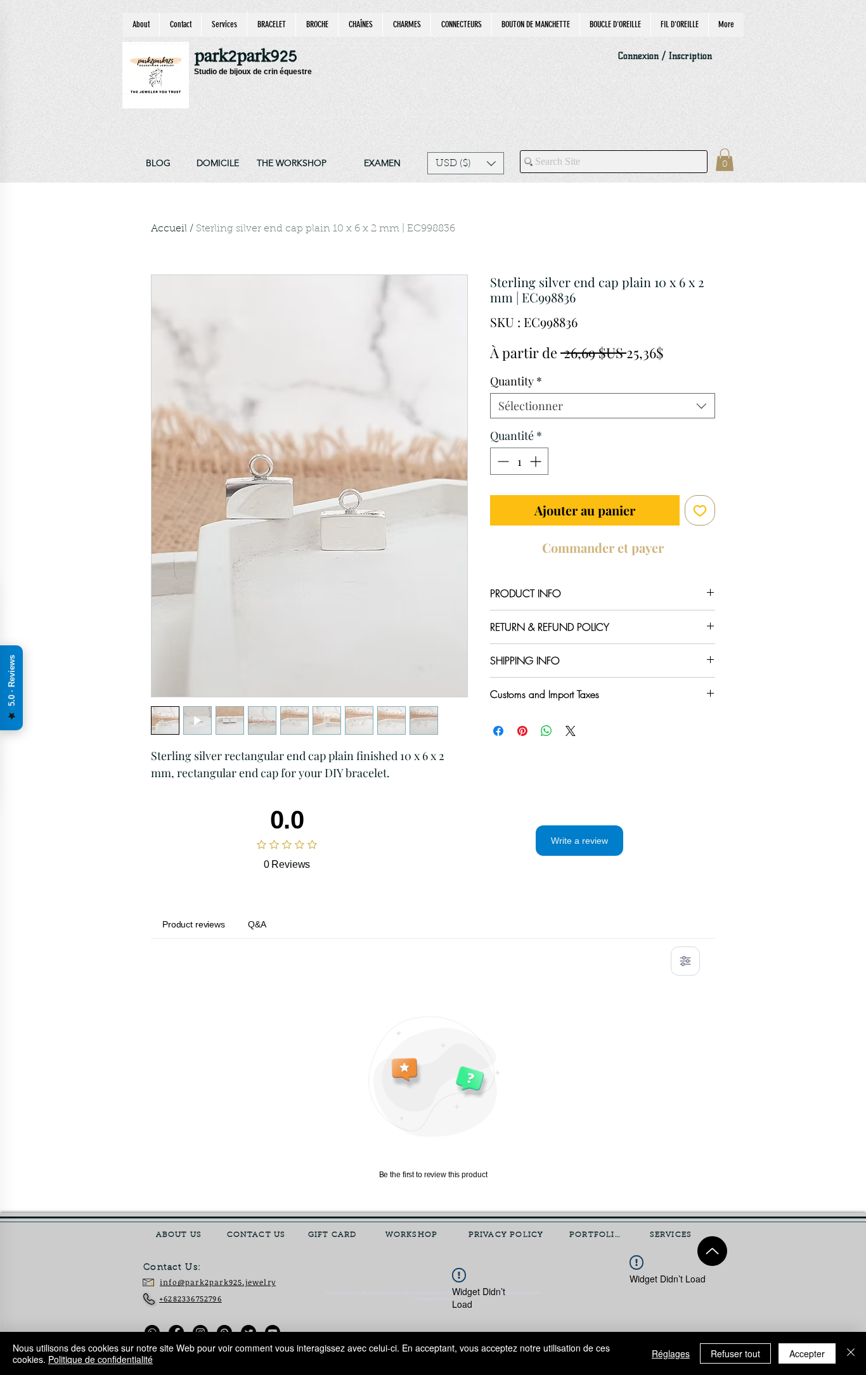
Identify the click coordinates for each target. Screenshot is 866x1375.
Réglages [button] (671, 1353)
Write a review (579, 841)
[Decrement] (502, 461)
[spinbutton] (519, 461)
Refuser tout (735, 1353)
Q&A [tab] (257, 924)
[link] (724, 159)
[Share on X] (570, 731)
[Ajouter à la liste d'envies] (700, 510)
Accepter (807, 1353)
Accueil (169, 229)
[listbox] (465, 163)
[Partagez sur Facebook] (498, 731)
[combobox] (602, 405)
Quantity (516, 381)
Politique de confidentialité (100, 1359)
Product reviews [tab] (193, 924)
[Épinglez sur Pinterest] (522, 731)
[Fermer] (850, 1353)
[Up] (712, 1251)
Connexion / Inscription (665, 56)
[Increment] (536, 461)
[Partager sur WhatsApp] (546, 731)
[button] (465, 163)
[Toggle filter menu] (685, 961)
